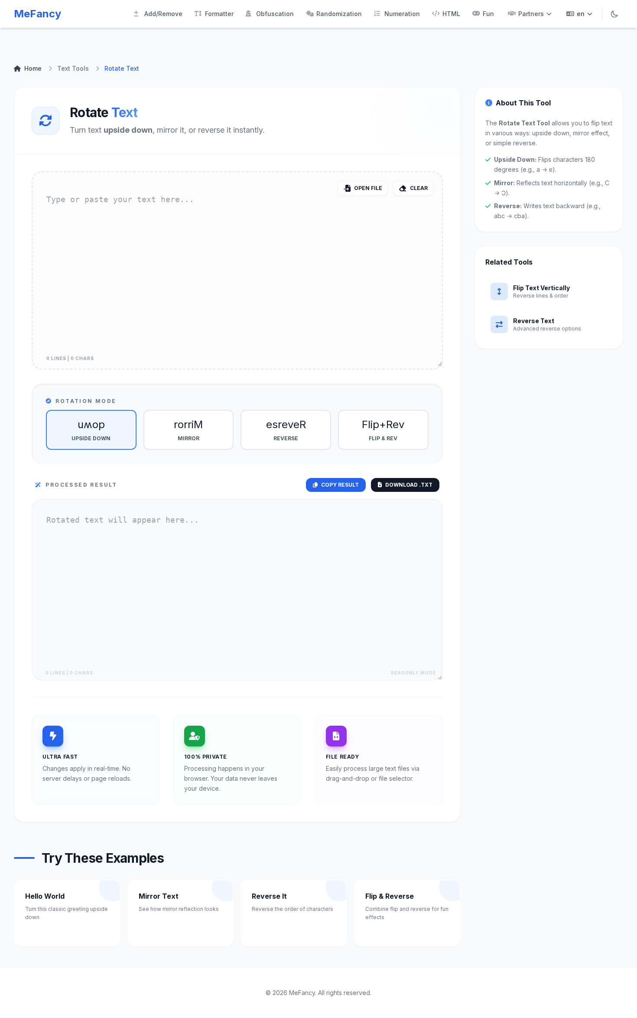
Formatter (219, 13)
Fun (488, 13)
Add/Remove (163, 13)
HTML (451, 13)
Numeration (402, 13)
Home (33, 68)
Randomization (339, 13)
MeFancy (37, 13)
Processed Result (81, 484)
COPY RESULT (340, 484)
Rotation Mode (85, 401)
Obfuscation (275, 13)
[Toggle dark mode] (614, 14)
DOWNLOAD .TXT (408, 484)
